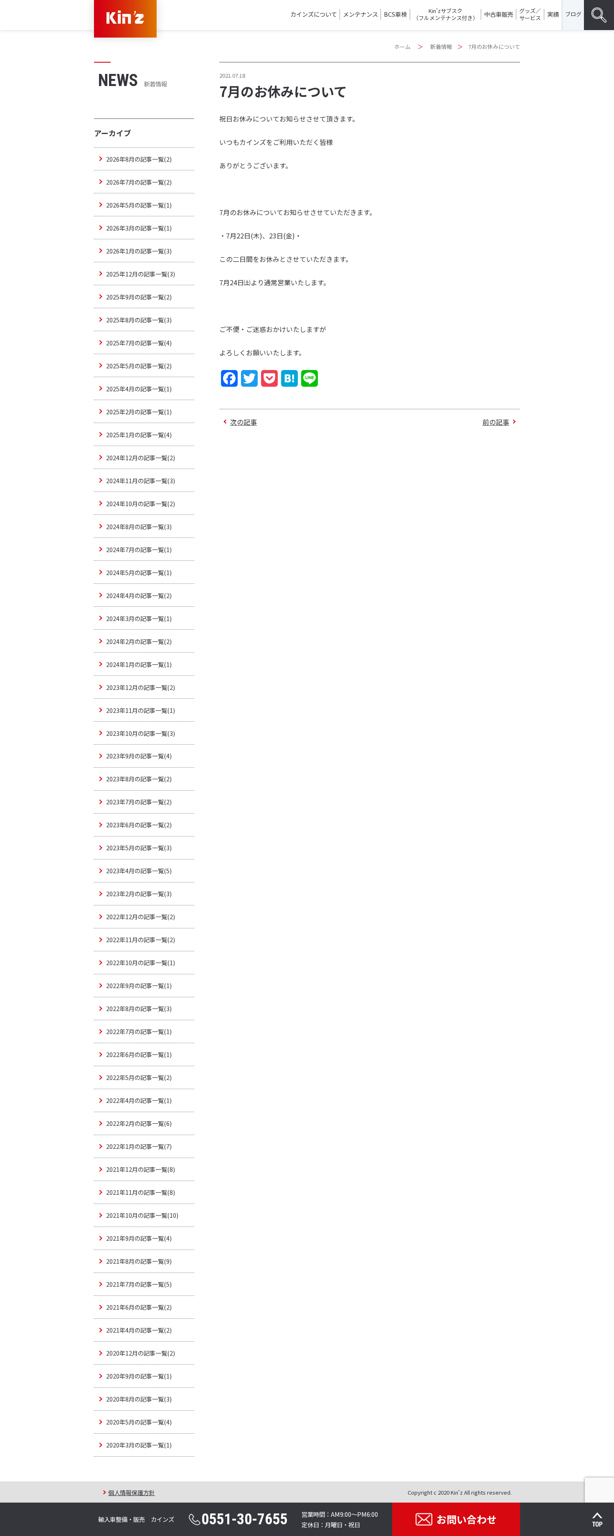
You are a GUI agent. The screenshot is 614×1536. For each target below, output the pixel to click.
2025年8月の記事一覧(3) (139, 319)
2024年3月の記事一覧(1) (139, 618)
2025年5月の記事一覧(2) (139, 365)
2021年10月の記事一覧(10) (142, 1215)
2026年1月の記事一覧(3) (139, 250)
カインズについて (313, 14)
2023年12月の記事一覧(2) (140, 687)
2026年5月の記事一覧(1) (139, 204)
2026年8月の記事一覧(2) (139, 159)
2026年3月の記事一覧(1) (139, 227)
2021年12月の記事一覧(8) (140, 1169)
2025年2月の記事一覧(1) (139, 411)
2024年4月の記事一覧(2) (139, 595)
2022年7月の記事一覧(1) (139, 1031)
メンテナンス (360, 14)
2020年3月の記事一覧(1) (139, 1444)
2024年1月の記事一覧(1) (139, 664)
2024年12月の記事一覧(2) (140, 457)
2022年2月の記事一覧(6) (139, 1123)
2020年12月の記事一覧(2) (140, 1352)
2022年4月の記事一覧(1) (139, 1100)
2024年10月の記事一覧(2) (140, 503)
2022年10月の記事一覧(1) (140, 962)
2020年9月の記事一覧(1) (139, 1375)
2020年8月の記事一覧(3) (139, 1398)
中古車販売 (498, 14)
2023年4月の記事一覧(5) (139, 870)
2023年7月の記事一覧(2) (139, 801)
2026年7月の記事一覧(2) (139, 181)
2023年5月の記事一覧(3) (139, 847)
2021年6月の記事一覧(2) (139, 1307)
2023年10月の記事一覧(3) (140, 733)
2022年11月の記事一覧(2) (140, 939)
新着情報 (441, 47)
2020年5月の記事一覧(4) (139, 1421)
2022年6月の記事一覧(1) (139, 1054)
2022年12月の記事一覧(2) (140, 916)
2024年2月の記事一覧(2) (139, 641)
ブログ (573, 14)
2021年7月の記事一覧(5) (139, 1284)
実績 (553, 14)
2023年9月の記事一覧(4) (139, 755)
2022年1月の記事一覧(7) (139, 1146)
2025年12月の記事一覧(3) (140, 273)
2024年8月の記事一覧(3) (139, 526)
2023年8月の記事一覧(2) (139, 778)
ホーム (402, 47)
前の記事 (495, 422)
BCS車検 (395, 14)
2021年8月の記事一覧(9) (139, 1261)
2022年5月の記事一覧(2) (139, 1077)
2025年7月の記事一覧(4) (139, 342)
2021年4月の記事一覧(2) (139, 1330)
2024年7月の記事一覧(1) (139, 549)
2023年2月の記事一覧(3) (139, 893)
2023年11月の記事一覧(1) (140, 710)
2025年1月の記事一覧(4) (139, 434)
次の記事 (243, 422)
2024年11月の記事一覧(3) (140, 480)
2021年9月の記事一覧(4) (139, 1238)
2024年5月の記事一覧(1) (139, 572)
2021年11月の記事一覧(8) (140, 1192)
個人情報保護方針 (131, 1492)
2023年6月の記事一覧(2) (139, 824)
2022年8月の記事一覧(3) (139, 1008)
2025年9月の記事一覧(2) (139, 296)
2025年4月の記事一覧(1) (139, 388)
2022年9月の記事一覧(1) (139, 985)
